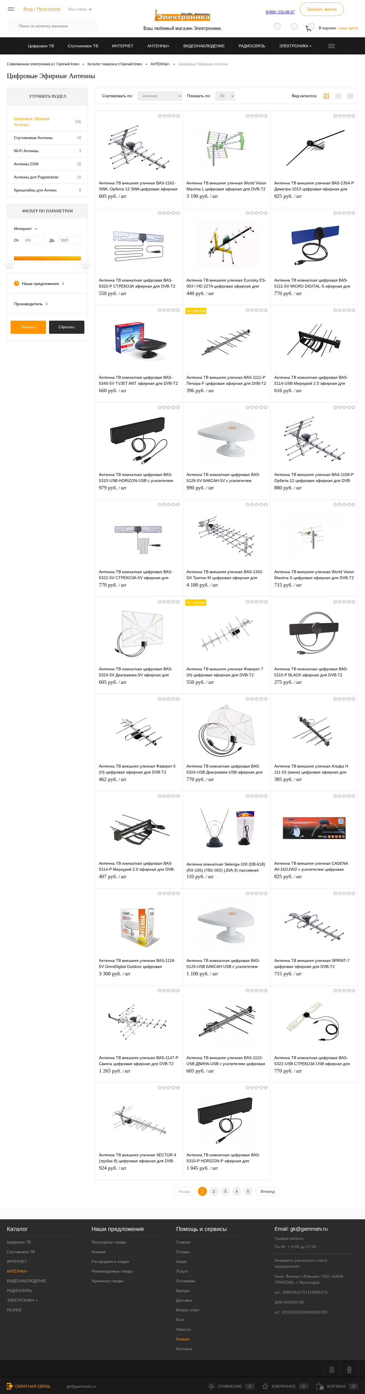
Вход (28, 9)
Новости (183, 1329)
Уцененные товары (107, 1281)
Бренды (183, 1291)
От (16, 240)
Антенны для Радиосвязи (36, 177)
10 (79, 138)
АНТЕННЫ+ (158, 46)
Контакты (184, 1349)
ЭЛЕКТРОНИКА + (295, 46)
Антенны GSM (26, 164)
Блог (180, 1320)
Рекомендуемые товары (112, 1271)
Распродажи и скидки (110, 1261)
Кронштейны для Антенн (35, 190)
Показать (28, 327)
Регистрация (48, 9)
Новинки (99, 1252)
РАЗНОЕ (14, 1310)
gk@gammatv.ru (309, 1229)
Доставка (184, 1300)
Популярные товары (109, 1242)
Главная (183, 1242)
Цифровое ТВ (41, 46)
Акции (181, 1261)
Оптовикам (185, 1281)
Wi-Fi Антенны (26, 151)
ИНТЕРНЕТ (122, 46)
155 (78, 122)
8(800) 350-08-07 (280, 12)
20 (79, 164)
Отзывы (183, 1252)
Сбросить (66, 327)
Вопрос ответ (187, 1310)
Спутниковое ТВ (83, 46)
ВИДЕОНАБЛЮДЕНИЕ (204, 46)
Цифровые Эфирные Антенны (32, 122)
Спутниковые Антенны (33, 138)
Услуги (182, 1271)
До (52, 240)
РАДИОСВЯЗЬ (252, 46)
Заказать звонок (321, 9)
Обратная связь (32, 1386)
